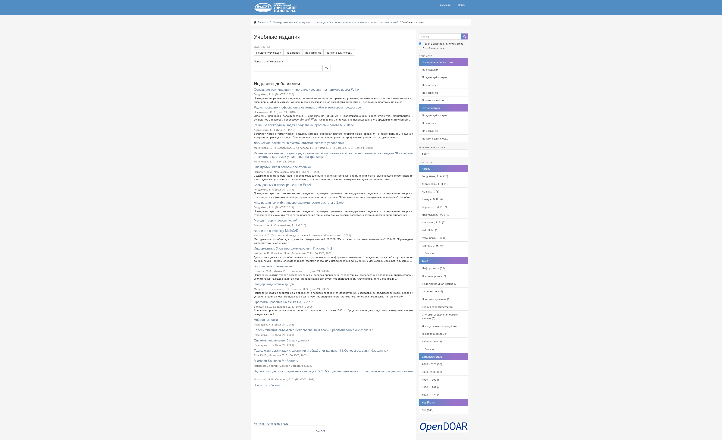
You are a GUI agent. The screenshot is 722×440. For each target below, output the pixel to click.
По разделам (430, 69)
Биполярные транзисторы (273, 266)
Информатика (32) (433, 268)
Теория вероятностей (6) (437, 307)
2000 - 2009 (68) (432, 372)
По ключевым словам (339, 52)
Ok (326, 68)
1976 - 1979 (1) (431, 395)
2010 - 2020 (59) (432, 364)
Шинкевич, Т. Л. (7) (433, 222)
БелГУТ (320, 431)
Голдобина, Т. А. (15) (435, 176)
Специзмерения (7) (434, 276)
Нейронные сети (266, 319)
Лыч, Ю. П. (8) (430, 191)
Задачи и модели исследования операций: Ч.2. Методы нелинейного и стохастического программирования (333, 371)
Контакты (259, 423)
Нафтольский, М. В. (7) (436, 214)
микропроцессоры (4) (435, 333)
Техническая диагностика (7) (439, 283)
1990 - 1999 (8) (431, 379)
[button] (446, 4)
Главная (263, 22)
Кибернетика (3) (432, 341)
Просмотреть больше (267, 385)
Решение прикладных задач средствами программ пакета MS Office (304, 124)
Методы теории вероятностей (276, 220)
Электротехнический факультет (292, 22)
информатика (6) (432, 291)
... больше (428, 253)
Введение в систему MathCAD (276, 230)
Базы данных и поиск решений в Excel (282, 184)
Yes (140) (427, 410)
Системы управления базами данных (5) (440, 316)
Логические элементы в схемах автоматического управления (299, 142)
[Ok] (464, 36)
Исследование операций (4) (439, 326)
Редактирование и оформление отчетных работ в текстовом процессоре (307, 107)
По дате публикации (268, 52)
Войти (425, 153)
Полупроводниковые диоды (274, 283)
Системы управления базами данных (281, 340)
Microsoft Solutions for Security (276, 360)
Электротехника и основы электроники (282, 166)
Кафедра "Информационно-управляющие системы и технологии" (357, 22)
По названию (313, 52)
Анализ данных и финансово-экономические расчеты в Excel (299, 202)
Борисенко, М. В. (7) (434, 207)
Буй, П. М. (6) (430, 230)
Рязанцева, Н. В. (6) (434, 238)
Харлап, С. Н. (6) (432, 245)
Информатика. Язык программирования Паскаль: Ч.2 (293, 248)
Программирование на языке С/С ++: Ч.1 (284, 301)
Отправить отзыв (277, 423)
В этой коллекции (433, 48)
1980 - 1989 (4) (431, 387)
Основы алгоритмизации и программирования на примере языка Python (307, 89)
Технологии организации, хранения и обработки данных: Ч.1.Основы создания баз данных (321, 350)
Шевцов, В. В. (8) (432, 199)
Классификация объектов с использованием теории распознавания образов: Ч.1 (314, 329)
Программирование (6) (436, 299)
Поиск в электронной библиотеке (443, 43)
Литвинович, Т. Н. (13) (435, 184)
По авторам (293, 52)
